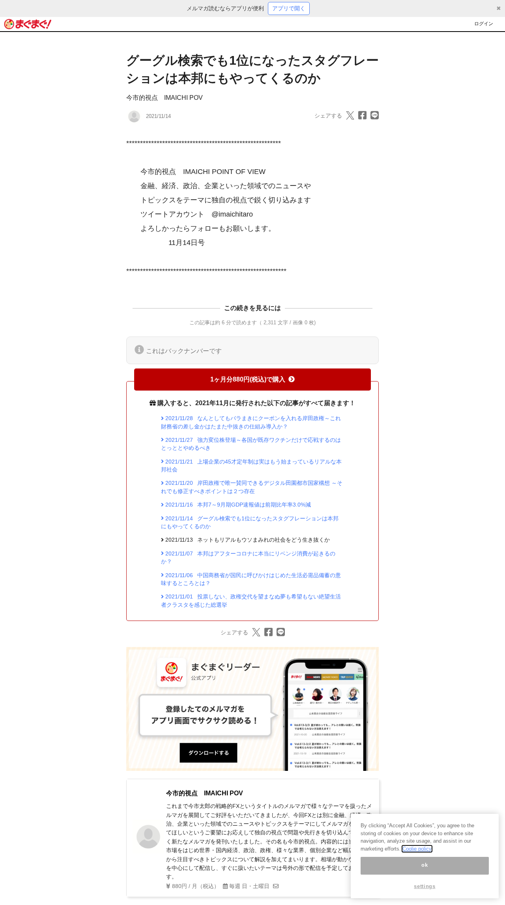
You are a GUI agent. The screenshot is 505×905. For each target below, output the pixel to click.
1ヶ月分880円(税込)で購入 (247, 379)
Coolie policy (417, 849)
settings (424, 886)
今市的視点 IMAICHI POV (164, 97)
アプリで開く (288, 8)
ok (424, 865)
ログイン (483, 23)
